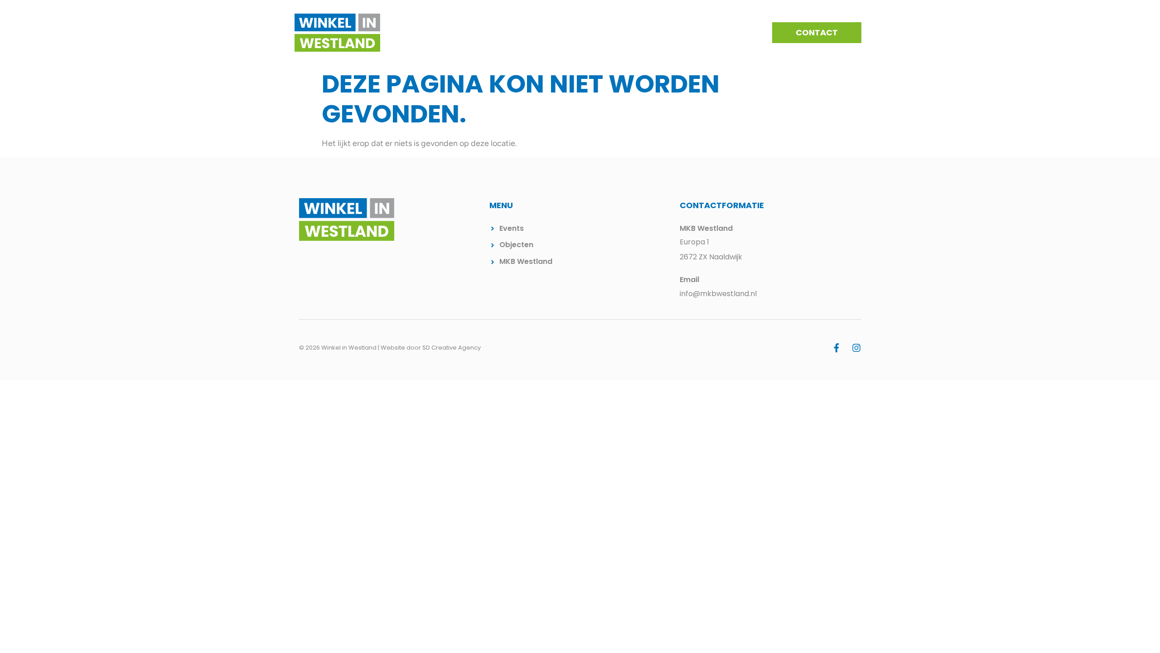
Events (616, 33)
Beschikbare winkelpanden (693, 33)
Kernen (576, 33)
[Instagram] (856, 347)
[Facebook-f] (836, 347)
